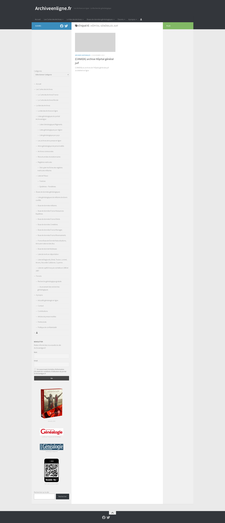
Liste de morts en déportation (48, 254)
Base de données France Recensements (52, 235)
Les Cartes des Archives (53, 19)
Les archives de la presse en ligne (49, 141)
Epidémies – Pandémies (48, 186)
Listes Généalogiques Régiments (51, 124)
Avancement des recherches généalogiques (48, 288)
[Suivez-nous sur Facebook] (62, 26)
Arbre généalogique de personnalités (51, 146)
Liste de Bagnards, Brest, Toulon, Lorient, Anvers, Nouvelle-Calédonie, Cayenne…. (51, 261)
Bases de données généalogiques (100, 19)
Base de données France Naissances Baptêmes (50, 212)
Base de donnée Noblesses (47, 249)
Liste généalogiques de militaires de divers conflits (51, 198)
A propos (131, 19)
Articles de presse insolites (47, 316)
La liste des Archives (74, 19)
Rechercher (62, 496)
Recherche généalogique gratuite (49, 281)
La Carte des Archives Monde (48, 100)
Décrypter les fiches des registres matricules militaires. (50, 169)
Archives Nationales (82, 55)
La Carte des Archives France (48, 95)
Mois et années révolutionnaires (49, 157)
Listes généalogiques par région (51, 130)
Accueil (38, 19)
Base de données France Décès (49, 219)
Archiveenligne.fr (53, 8)
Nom (35, 352)
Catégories (38, 71)
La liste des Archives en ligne (48, 111)
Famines (42, 181)
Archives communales (45, 151)
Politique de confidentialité (47, 327)
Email (36, 361)
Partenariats (42, 322)
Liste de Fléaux (43, 176)
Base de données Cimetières (48, 224)
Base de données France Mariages (50, 230)
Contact (41, 306)
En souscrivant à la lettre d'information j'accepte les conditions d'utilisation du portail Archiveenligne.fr (50, 371)
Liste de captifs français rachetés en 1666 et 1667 (52, 269)
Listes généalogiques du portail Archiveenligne (48, 117)
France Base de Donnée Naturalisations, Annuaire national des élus (51, 242)
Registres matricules (45, 162)
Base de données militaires (47, 205)
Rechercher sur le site (41, 492)
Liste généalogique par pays (50, 135)
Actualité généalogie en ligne (48, 300)
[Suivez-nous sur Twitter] (66, 26)
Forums (120, 19)
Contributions (43, 311)
